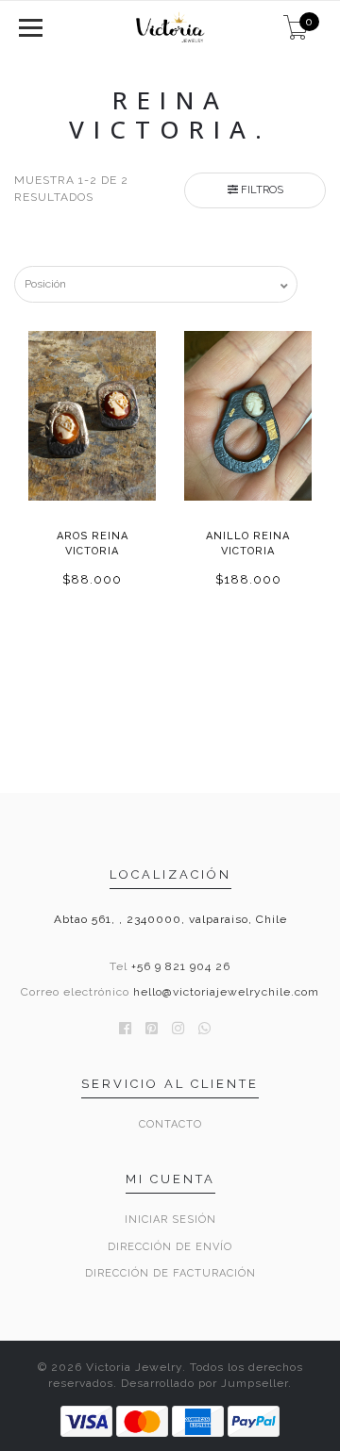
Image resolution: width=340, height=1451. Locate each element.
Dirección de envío (170, 1247)
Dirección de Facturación (170, 1273)
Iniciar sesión (170, 1219)
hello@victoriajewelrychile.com (226, 991)
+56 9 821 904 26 (180, 966)
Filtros (260, 190)
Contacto (170, 1124)
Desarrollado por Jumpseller (204, 1383)
